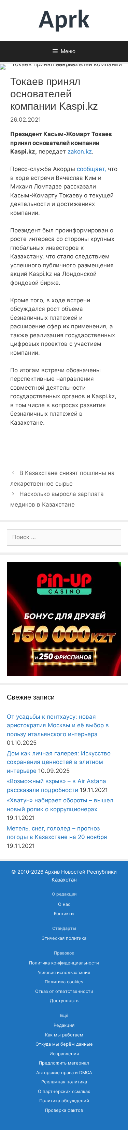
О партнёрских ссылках (64, 1091)
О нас (64, 904)
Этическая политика (64, 938)
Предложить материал (64, 1063)
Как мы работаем (64, 1034)
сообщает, (91, 169)
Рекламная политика (64, 1081)
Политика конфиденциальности (64, 962)
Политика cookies (64, 981)
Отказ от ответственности (64, 991)
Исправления (64, 1053)
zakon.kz (80, 151)
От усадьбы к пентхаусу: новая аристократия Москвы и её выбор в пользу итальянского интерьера (58, 725)
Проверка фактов (64, 1110)
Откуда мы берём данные (64, 1044)
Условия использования (64, 972)
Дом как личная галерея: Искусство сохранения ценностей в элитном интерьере (59, 762)
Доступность (64, 1000)
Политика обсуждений (64, 1100)
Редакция (64, 1025)
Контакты (64, 913)
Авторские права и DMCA (64, 1072)
